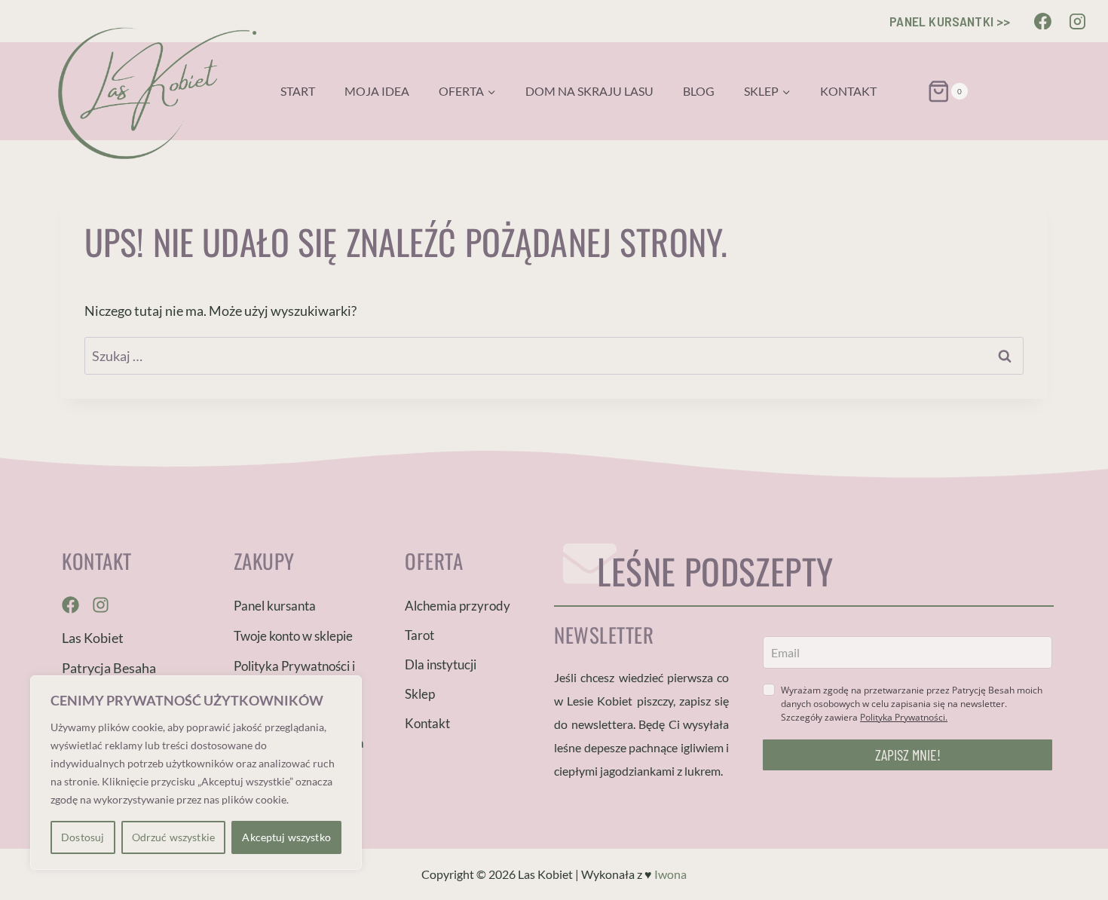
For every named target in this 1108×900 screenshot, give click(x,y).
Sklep (420, 694)
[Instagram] (1077, 21)
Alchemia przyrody (457, 606)
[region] (196, 772)
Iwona (670, 874)
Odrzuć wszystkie (173, 837)
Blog (699, 91)
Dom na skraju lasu (589, 91)
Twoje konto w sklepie (293, 636)
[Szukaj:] (554, 355)
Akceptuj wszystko (286, 837)
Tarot (419, 635)
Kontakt (848, 91)
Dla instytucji (440, 664)
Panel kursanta (275, 606)
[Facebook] (1043, 21)
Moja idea (376, 91)
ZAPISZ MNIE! (908, 754)
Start (297, 91)
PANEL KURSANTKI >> (949, 21)
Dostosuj (82, 837)
